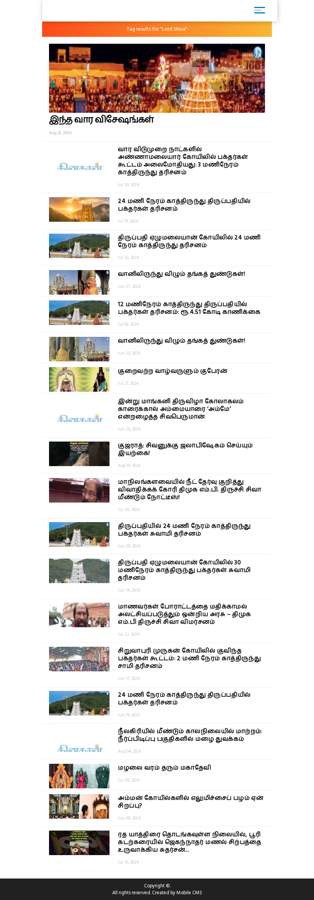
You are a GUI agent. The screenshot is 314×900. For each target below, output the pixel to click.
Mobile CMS (189, 892)
